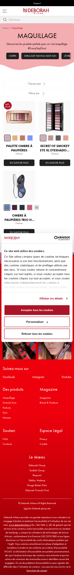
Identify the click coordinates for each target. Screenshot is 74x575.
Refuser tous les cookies (37, 333)
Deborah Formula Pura (37, 490)
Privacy (43, 439)
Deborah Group (37, 465)
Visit (26, 508)
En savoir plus (19, 163)
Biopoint (37, 475)
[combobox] (37, 19)
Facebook (9, 377)
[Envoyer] (6, 19)
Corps (12, 55)
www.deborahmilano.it (20, 524)
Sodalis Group (37, 470)
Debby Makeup (37, 480)
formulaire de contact (37, 570)
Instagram (38, 377)
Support (37, 3)
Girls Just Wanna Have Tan (40, 55)
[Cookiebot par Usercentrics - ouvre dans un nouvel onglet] (54, 238)
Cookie (43, 444)
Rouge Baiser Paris (37, 485)
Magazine (45, 398)
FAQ (5, 439)
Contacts (7, 444)
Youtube (66, 377)
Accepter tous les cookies (37, 309)
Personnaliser (35, 321)
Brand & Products (49, 402)
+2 (37, 207)
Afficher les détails (51, 298)
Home (6, 28)
